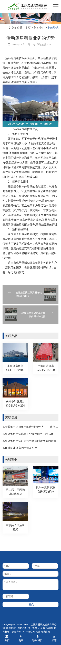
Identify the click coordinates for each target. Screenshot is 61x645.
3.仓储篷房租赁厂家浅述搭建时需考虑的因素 (29, 440)
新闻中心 (39, 27)
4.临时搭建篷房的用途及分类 (20, 447)
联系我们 (37, 640)
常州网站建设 (43, 631)
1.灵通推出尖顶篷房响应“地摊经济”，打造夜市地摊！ (30, 426)
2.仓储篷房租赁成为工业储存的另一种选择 (28, 433)
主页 (6, 640)
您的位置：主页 (21, 27)
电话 (21, 640)
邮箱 (54, 640)
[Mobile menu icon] (55, 6)
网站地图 (48, 628)
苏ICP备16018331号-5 (30, 628)
